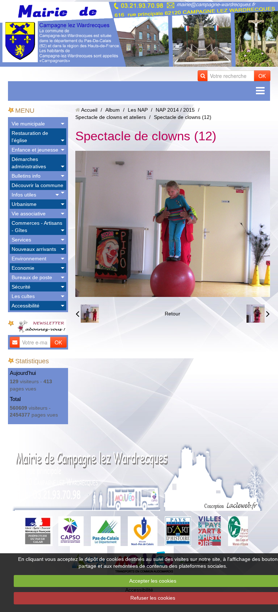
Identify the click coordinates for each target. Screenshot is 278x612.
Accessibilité (25, 306)
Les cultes (23, 296)
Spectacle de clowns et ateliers (110, 117)
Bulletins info (26, 176)
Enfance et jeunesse (35, 150)
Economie (23, 268)
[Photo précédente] (87, 314)
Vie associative (29, 213)
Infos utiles (24, 195)
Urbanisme (24, 204)
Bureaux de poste (32, 277)
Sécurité (21, 287)
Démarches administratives (29, 162)
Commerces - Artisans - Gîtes (37, 226)
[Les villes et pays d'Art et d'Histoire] (209, 531)
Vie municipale (28, 124)
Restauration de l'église (30, 136)
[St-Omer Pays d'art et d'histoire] (178, 531)
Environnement (29, 258)
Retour (172, 314)
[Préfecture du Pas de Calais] (37, 531)
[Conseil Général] (106, 531)
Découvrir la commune (37, 185)
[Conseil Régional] (142, 531)
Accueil (89, 110)
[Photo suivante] (258, 314)
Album (112, 110)
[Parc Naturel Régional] (238, 531)
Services (21, 240)
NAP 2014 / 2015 (175, 110)
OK (262, 75)
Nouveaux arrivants (34, 249)
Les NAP (138, 110)
